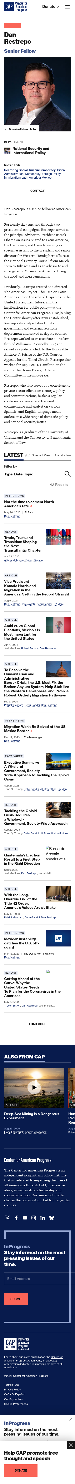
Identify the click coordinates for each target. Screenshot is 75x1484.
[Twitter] (7, 1218)
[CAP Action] (18, 1344)
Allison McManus (14, 560)
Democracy (32, 174)
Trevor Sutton (12, 1005)
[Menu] (67, 7)
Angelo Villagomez (35, 1132)
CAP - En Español (14, 1394)
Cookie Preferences (16, 1404)
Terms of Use (11, 1384)
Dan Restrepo (12, 516)
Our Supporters (13, 1399)
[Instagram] (33, 1218)
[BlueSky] (51, 1218)
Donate (49, 6)
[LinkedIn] (42, 1218)
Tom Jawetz (28, 604)
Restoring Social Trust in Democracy (30, 170)
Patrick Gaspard (13, 705)
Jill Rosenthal (48, 789)
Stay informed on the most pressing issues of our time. (34, 1255)
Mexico (46, 177)
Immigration (12, 177)
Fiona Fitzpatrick (14, 1132)
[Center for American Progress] (9, 6)
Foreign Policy (51, 174)
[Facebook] (16, 1218)
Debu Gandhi (44, 604)
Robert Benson (34, 560)
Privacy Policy (12, 1389)
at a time (66, 455)
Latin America (30, 177)
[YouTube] (25, 1218)
